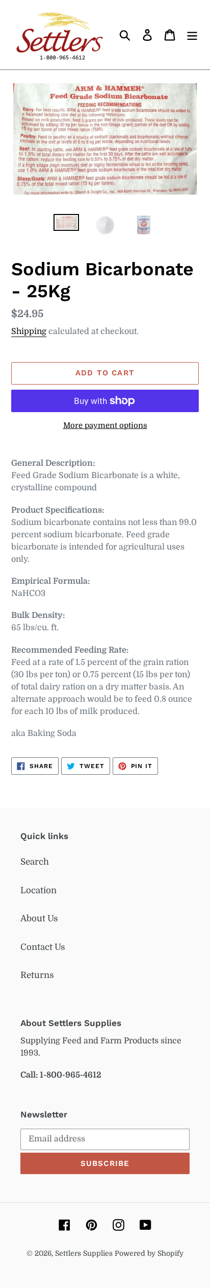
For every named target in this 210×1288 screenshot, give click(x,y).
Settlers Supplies (85, 1253)
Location (38, 890)
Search (34, 862)
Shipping (28, 331)
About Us (39, 918)
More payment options (105, 425)
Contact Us (42, 947)
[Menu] (192, 34)
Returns (37, 975)
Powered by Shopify (149, 1253)
